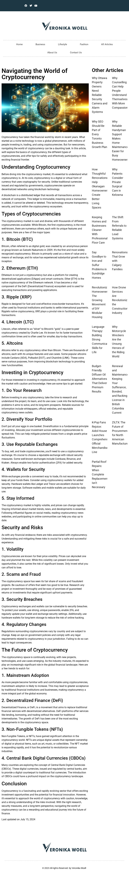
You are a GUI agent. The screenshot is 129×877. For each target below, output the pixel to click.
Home (19, 44)
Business (40, 44)
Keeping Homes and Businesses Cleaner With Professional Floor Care (99, 230)
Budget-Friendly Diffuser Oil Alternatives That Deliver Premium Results (99, 378)
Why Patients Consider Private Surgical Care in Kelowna (117, 182)
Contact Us (76, 52)
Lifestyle (62, 44)
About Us (52, 52)
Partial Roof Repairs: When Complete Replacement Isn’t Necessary (100, 474)
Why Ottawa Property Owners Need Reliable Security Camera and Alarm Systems (99, 94)
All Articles (107, 44)
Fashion (84, 44)
